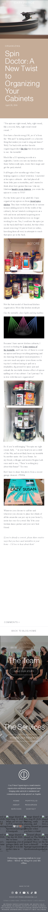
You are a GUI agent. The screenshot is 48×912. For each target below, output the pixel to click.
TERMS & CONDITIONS (11, 900)
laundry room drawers (21, 189)
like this (24, 149)
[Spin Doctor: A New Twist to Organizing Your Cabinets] (24, 19)
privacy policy (27, 900)
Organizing (12, 46)
